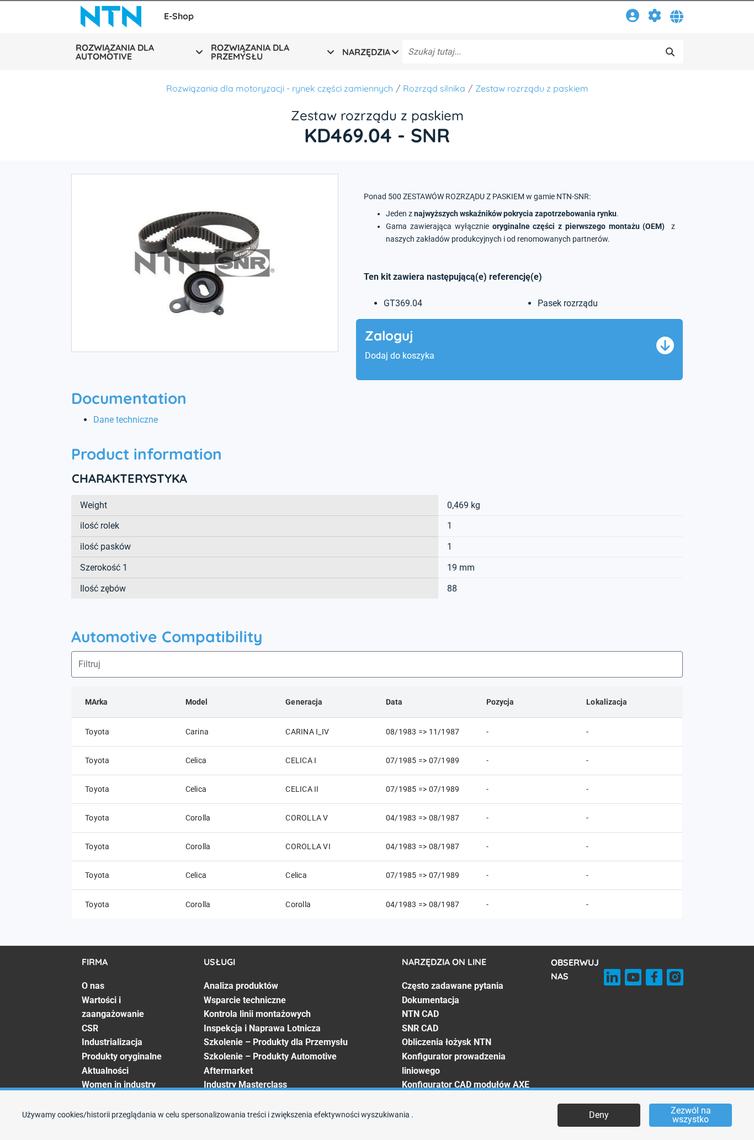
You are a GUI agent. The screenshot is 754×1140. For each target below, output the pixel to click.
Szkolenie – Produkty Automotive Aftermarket (270, 1063)
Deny (599, 1115)
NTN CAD (420, 1014)
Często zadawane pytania (452, 986)
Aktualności (105, 1071)
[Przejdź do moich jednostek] (654, 17)
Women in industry (119, 1084)
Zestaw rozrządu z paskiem (531, 88)
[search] (670, 51)
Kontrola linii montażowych (257, 1014)
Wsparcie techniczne (245, 1000)
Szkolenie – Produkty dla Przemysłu (276, 1042)
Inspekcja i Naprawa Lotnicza (262, 1028)
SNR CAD (420, 1028)
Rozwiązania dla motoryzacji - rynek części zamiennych (279, 88)
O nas (93, 986)
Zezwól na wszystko (691, 1115)
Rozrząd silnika (434, 88)
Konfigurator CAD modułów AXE (465, 1084)
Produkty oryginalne (122, 1056)
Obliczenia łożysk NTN (446, 1042)
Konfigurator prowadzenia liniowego (454, 1063)
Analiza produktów (241, 986)
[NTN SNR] (111, 17)
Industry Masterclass (245, 1084)
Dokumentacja (430, 1000)
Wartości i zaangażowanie (113, 1007)
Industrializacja (112, 1042)
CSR (90, 1028)
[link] (632, 17)
